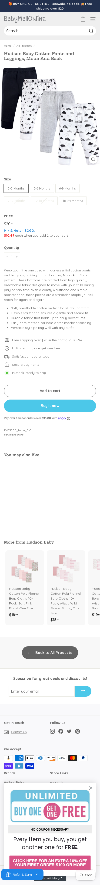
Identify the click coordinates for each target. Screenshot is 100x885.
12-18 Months (44, 201)
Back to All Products (53, 652)
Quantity (11, 247)
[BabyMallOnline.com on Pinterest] (77, 731)
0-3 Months (16, 188)
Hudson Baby (40, 542)
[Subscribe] (83, 691)
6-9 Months (67, 188)
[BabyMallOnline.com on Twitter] (69, 731)
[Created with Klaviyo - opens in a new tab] (50, 878)
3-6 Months (41, 188)
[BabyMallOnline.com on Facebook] (60, 731)
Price (8, 216)
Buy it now (50, 405)
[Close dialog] (90, 788)
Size (7, 179)
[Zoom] (93, 159)
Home (7, 45)
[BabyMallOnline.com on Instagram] (52, 731)
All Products (24, 45)
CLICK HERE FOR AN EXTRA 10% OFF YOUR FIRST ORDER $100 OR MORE (50, 862)
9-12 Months (16, 201)
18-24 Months (73, 201)
